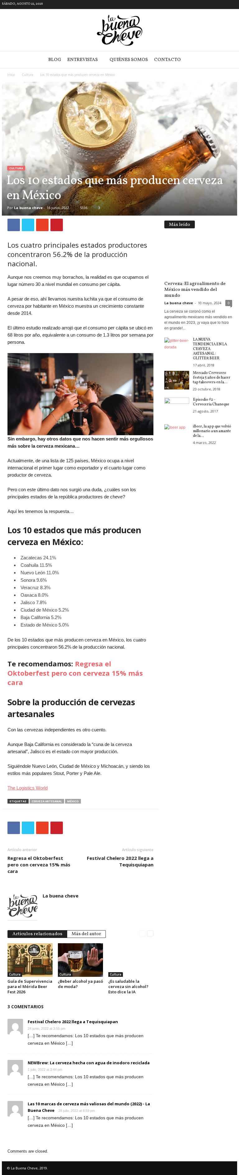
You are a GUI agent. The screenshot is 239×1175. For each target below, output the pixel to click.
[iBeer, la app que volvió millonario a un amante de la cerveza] (176, 433)
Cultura (27, 74)
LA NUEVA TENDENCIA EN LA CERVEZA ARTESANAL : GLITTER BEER (210, 349)
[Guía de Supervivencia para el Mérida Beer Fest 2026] (30, 960)
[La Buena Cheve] (119, 30)
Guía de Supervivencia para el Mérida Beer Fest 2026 (29, 986)
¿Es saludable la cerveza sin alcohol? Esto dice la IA (128, 986)
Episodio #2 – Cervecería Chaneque (211, 402)
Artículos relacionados (37, 934)
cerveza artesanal (47, 801)
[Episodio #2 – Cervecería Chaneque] (176, 407)
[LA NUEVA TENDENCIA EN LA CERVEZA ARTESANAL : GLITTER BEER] (176, 347)
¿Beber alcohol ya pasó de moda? (80, 983)
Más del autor (86, 934)
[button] (228, 60)
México (73, 801)
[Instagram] (232, 4)
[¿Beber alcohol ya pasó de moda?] (80, 960)
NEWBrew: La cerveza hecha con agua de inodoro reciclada (89, 1062)
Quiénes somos (129, 60)
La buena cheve (28, 207)
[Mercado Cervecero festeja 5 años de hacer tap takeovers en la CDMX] (176, 380)
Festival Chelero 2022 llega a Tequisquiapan (120, 861)
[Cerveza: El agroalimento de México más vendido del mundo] (198, 256)
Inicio (11, 74)
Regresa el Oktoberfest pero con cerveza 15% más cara (75, 673)
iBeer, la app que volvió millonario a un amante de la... (212, 431)
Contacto (167, 60)
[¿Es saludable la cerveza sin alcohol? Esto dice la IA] (130, 960)
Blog (54, 60)
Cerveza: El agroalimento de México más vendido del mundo (195, 290)
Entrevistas (82, 60)
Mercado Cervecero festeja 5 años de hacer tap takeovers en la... (211, 378)
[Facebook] (223, 4)
